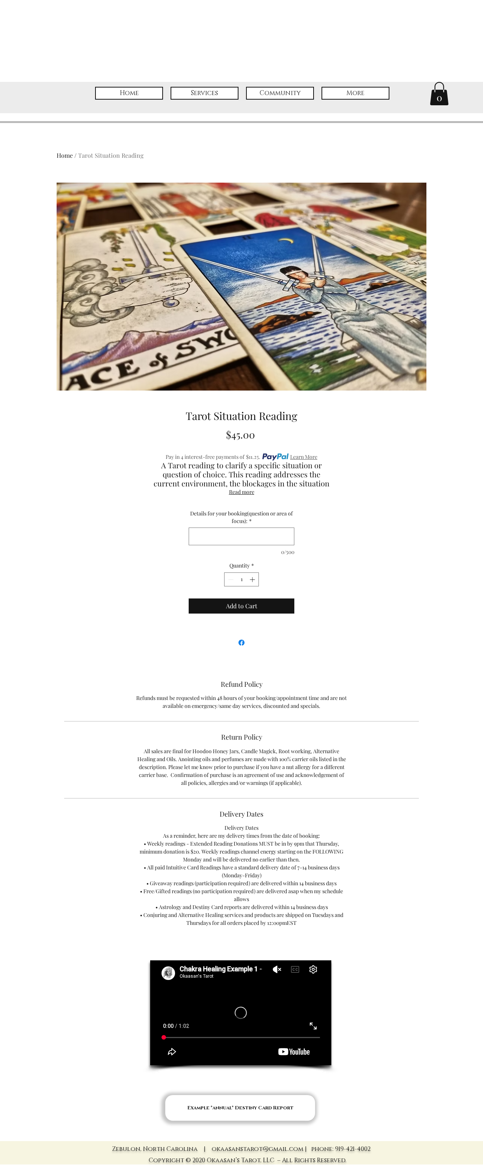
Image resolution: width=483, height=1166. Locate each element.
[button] (439, 93)
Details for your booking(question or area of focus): (241, 517)
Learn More (303, 456)
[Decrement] (230, 579)
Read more (241, 491)
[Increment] (253, 579)
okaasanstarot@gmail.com (257, 1149)
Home (65, 155)
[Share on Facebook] (241, 642)
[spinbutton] (241, 579)
